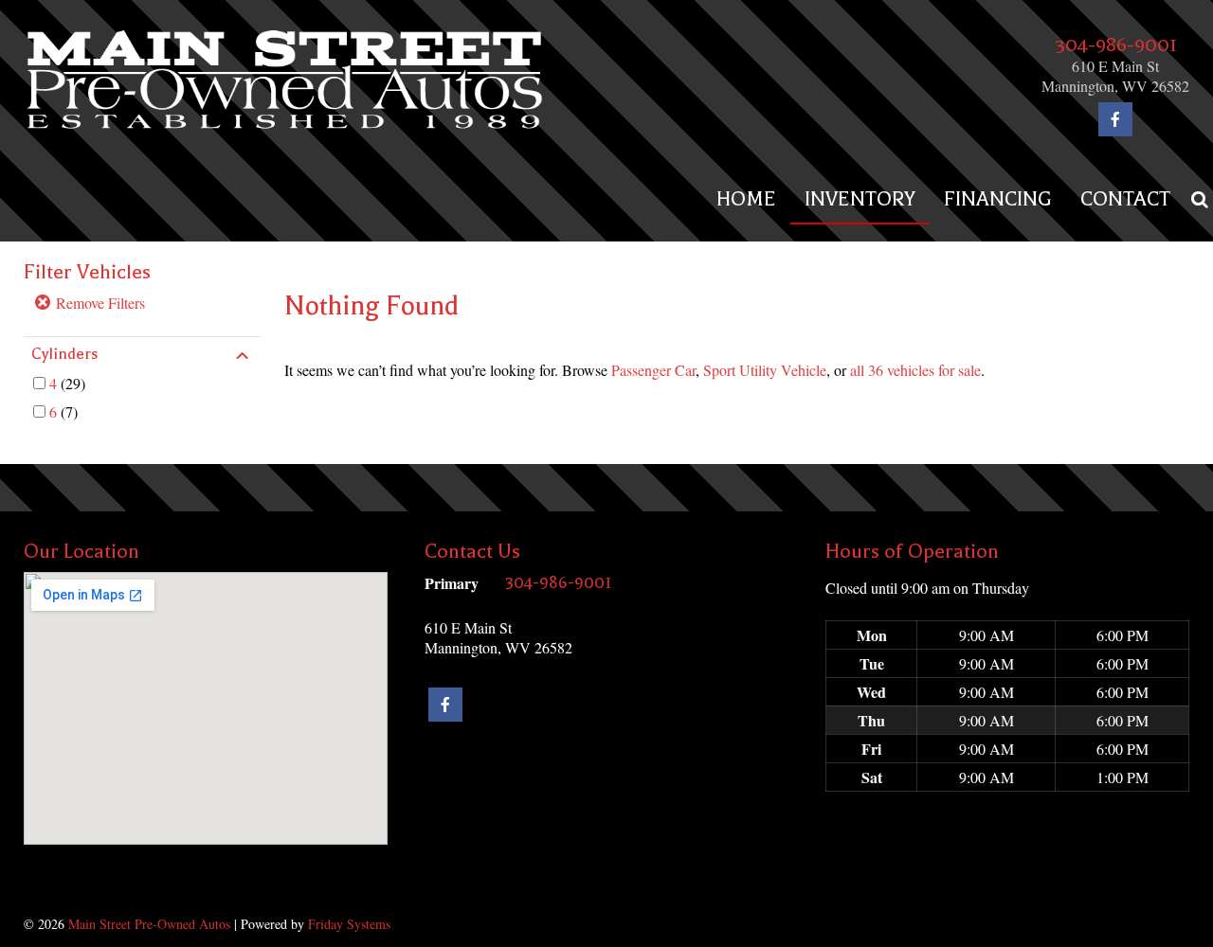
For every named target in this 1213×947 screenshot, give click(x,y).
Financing (998, 199)
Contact (1125, 199)
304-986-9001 (1116, 44)
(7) (63, 411)
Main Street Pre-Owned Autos (149, 924)
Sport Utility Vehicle (764, 370)
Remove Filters (98, 303)
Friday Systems (349, 924)
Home (746, 199)
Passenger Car (653, 370)
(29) (67, 383)
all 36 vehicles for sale (915, 370)
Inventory (860, 199)
